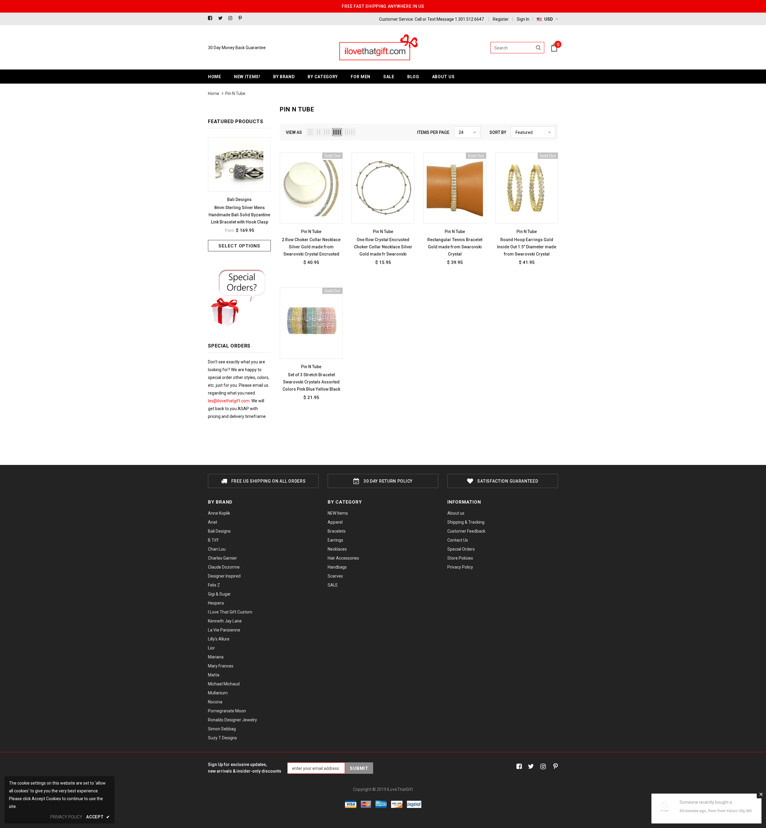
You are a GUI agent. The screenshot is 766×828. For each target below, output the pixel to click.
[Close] (761, 794)
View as (294, 132)
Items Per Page (433, 132)
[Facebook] (211, 18)
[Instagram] (232, 18)
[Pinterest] (242, 18)
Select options (239, 246)
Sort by (498, 132)
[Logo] (377, 47)
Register (501, 19)
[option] (239, 194)
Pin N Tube (235, 93)
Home (213, 93)
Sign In (523, 19)
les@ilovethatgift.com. (229, 400)
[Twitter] (222, 18)
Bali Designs (239, 199)
